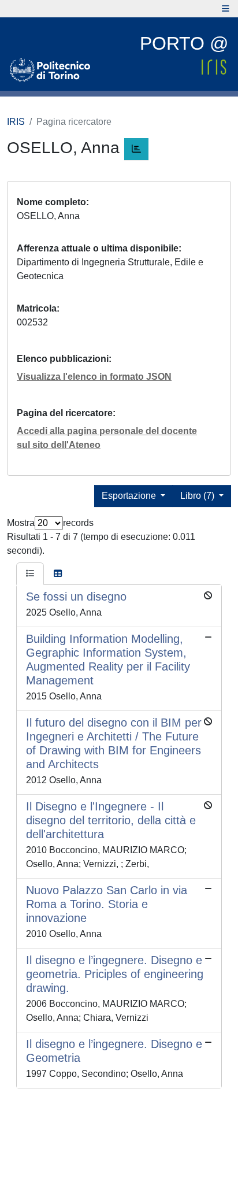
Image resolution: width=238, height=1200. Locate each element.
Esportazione (130, 496)
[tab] (30, 574)
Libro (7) (198, 496)
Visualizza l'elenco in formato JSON (94, 377)
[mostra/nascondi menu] (225, 8)
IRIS (16, 122)
